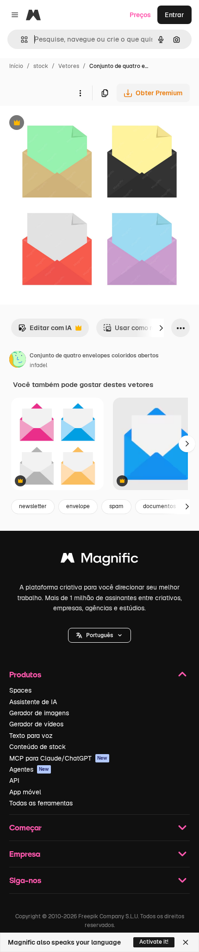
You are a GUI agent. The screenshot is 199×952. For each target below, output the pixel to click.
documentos (159, 506)
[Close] (185, 942)
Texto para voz (31, 735)
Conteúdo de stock (37, 747)
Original (59, 123)
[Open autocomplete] (20, 39)
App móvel (25, 792)
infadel (38, 365)
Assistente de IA (33, 702)
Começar (25, 827)
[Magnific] (99, 560)
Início (16, 66)
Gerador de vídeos (36, 724)
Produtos (25, 674)
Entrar (174, 15)
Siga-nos (25, 880)
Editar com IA (45, 330)
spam (116, 506)
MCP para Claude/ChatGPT (58, 758)
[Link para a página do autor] (17, 360)
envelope (78, 506)
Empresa (24, 854)
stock (40, 66)
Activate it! (153, 942)
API (14, 780)
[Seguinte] (161, 328)
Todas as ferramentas (41, 803)
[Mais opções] (80, 93)
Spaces (20, 690)
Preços (140, 15)
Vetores (68, 66)
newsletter (33, 506)
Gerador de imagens (39, 713)
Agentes (29, 769)
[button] (99, 635)
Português (99, 635)
